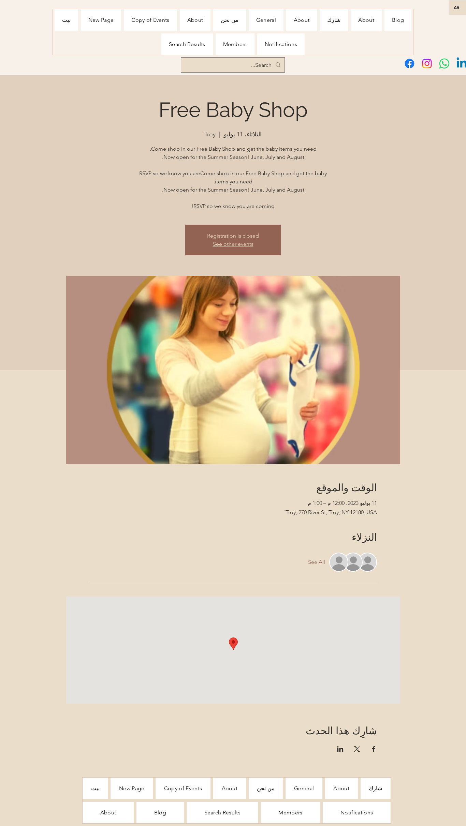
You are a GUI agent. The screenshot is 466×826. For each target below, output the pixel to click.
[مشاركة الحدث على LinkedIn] (340, 749)
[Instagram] (427, 63)
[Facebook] (409, 63)
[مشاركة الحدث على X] (357, 749)
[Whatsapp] (444, 63)
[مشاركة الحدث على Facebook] (373, 749)
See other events (233, 244)
